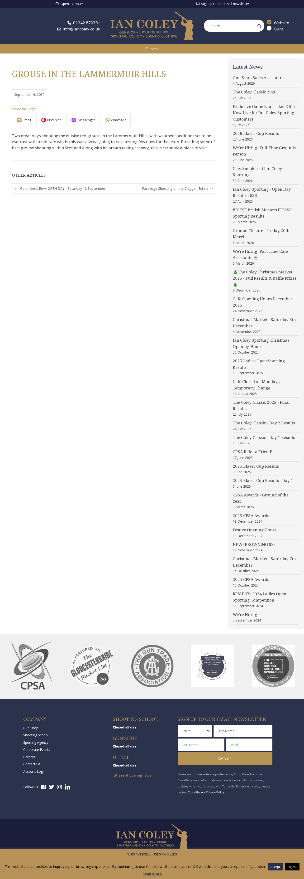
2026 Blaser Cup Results (256, 133)
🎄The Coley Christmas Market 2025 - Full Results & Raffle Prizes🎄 (264, 278)
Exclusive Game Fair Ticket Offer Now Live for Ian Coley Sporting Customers (264, 112)
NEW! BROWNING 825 (254, 544)
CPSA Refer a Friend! (252, 451)
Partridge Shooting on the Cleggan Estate (175, 188)
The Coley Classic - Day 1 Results (264, 437)
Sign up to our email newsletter (224, 3)
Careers (29, 757)
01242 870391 (86, 22)
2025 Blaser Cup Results (256, 466)
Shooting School (35, 735)
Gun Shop (30, 728)
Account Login (34, 771)
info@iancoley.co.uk (81, 28)
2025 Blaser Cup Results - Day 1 (263, 480)
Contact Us (31, 764)
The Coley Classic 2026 (254, 92)
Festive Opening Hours (254, 530)
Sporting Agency (35, 742)
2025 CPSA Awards (251, 515)
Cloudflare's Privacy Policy (206, 792)
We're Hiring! (246, 614)
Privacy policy (152, 854)
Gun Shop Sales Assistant (257, 77)
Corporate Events (36, 749)
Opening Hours (72, 3)
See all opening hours (135, 775)
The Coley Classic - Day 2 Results (264, 423)
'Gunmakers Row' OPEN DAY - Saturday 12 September (62, 188)
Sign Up (225, 758)
